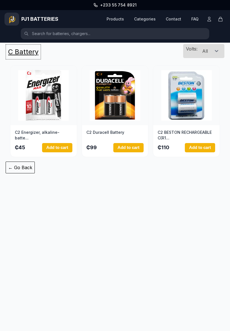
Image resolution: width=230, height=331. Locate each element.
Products (115, 19)
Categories (145, 19)
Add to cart (57, 147)
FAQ (195, 19)
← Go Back (20, 167)
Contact (173, 19)
